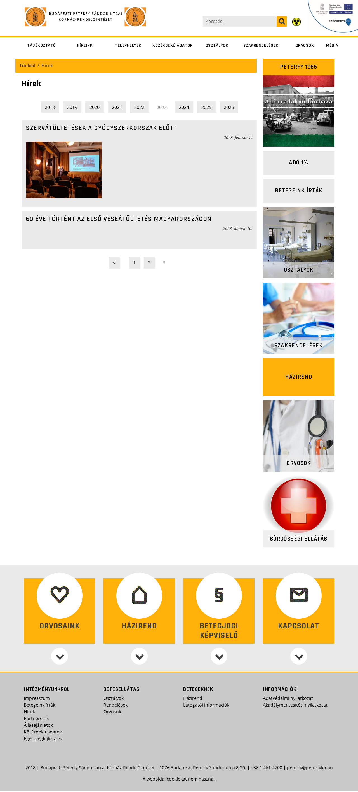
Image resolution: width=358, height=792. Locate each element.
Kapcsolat (298, 626)
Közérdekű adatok (172, 45)
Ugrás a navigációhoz (23, 4)
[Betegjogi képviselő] (219, 656)
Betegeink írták (298, 190)
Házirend (298, 377)
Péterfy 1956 (298, 67)
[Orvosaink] (59, 656)
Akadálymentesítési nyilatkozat (295, 705)
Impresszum (37, 698)
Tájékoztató (41, 45)
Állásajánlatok (38, 725)
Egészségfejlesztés (43, 738)
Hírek (29, 712)
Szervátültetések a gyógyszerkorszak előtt (101, 128)
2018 (50, 107)
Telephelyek (128, 45)
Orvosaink (59, 626)
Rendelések (115, 705)
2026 (229, 107)
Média (332, 45)
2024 (184, 107)
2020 (95, 107)
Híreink (85, 45)
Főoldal (27, 65)
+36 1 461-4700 (266, 768)
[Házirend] (139, 656)
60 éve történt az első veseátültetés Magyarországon (118, 219)
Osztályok (217, 45)
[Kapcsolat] (298, 656)
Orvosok (305, 45)
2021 (117, 107)
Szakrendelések (261, 45)
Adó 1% (298, 162)
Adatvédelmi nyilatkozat (288, 698)
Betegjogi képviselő (219, 631)
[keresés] (282, 21)
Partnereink (36, 718)
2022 (139, 107)
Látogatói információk (206, 705)
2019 (72, 107)
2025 (206, 107)
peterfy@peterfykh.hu (310, 768)
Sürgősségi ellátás (298, 538)
